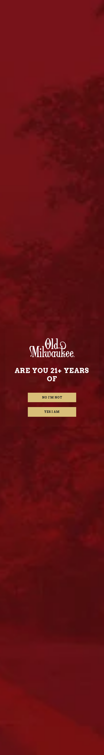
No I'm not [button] (52, 397)
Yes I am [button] (52, 412)
